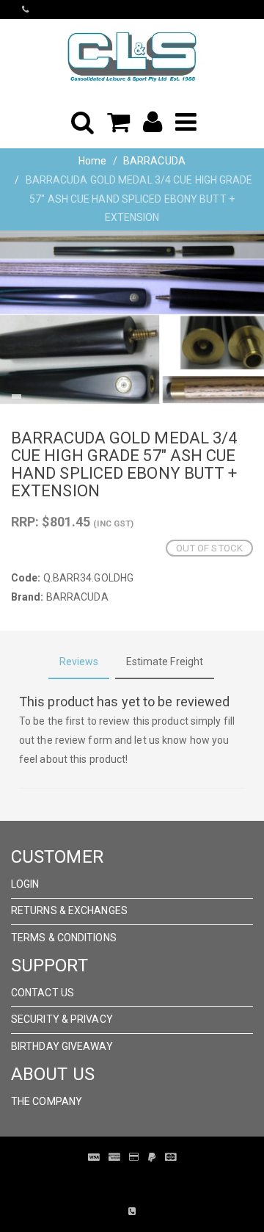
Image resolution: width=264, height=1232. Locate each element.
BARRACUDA (154, 161)
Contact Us (42, 993)
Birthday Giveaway (62, 1046)
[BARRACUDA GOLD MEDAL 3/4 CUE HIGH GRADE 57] (132, 318)
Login (25, 884)
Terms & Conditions (64, 937)
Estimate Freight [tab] (165, 661)
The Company (46, 1101)
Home (92, 161)
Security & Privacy (62, 1019)
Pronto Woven (154, 1179)
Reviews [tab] (79, 661)
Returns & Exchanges (69, 910)
